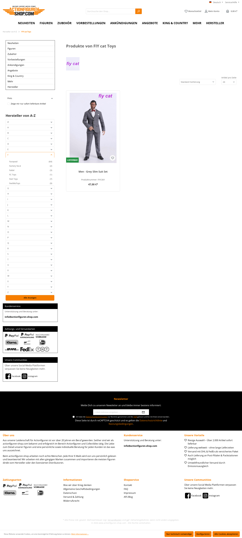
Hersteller (13, 86)
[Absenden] (143, 412)
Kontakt (128, 485)
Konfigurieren (203, 534)
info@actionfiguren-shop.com (21, 316)
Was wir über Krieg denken (77, 485)
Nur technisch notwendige (179, 534)
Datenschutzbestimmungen (96, 417)
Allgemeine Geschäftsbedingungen (81, 489)
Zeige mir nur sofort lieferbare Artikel (28, 103)
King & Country (16, 75)
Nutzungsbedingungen (121, 423)
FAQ (126, 489)
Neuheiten (13, 43)
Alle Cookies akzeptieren (226, 534)
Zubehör (12, 54)
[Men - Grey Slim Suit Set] (93, 128)
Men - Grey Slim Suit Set (93, 171)
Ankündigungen (16, 65)
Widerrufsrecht (71, 500)
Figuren (12, 48)
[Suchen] (138, 11)
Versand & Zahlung (73, 496)
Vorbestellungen (16, 59)
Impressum (130, 492)
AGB (135, 417)
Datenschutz (70, 492)
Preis (9, 98)
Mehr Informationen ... (80, 534)
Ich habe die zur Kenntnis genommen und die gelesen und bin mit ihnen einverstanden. (122, 417)
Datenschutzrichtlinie (150, 420)
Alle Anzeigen (30, 297)
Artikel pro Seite (228, 77)
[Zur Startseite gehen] (24, 10)
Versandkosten (115, 520)
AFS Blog (128, 496)
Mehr (10, 81)
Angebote (13, 70)
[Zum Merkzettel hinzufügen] (112, 158)
